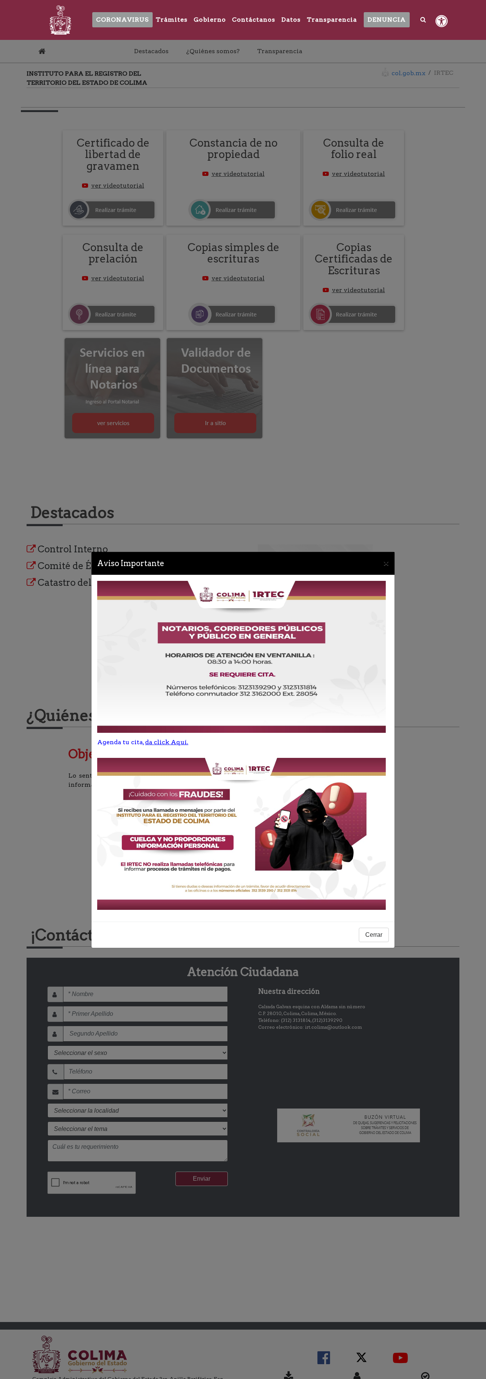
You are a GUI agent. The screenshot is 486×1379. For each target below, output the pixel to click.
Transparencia (332, 19)
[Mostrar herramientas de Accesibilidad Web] (442, 21)
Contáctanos (253, 19)
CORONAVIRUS (122, 19)
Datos (291, 19)
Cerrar (373, 934)
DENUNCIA (387, 19)
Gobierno (210, 19)
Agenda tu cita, (142, 742)
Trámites (172, 19)
